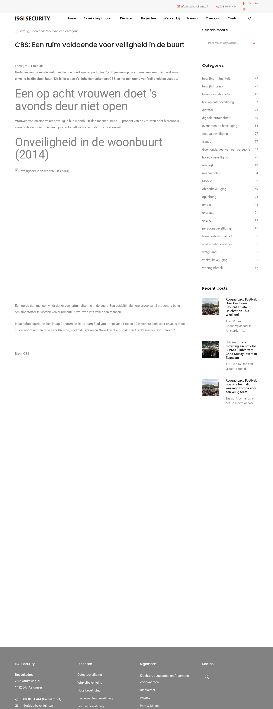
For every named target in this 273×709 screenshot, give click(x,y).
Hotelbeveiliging (88, 690)
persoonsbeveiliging (216, 228)
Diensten (127, 18)
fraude (206, 142)
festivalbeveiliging (215, 134)
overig (24, 31)
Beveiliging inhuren (98, 18)
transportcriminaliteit (217, 236)
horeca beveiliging (215, 157)
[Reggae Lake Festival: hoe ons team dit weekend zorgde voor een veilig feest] (210, 387)
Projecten (148, 18)
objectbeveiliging (214, 189)
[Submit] (254, 43)
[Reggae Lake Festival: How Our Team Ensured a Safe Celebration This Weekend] (210, 306)
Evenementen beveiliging (95, 698)
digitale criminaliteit (216, 118)
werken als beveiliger (217, 244)
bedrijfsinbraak (212, 86)
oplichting (209, 197)
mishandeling (211, 173)
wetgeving (209, 252)
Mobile (207, 181)
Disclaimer (147, 690)
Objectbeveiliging (89, 675)
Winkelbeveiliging (89, 682)
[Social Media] (244, 3)
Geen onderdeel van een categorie (54, 31)
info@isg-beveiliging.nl (194, 6)
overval (207, 220)
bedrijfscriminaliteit (216, 78)
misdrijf (207, 165)
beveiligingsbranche (216, 94)
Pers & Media (149, 706)
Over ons (213, 18)
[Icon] (178, 6)
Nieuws (192, 18)
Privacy (145, 698)
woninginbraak (212, 268)
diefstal (207, 110)
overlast (208, 213)
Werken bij (172, 18)
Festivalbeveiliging (90, 706)
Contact (234, 18)
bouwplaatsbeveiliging (218, 102)
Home (71, 18)
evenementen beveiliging (219, 126)
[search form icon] (250, 18)
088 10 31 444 (228, 6)
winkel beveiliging (214, 260)
